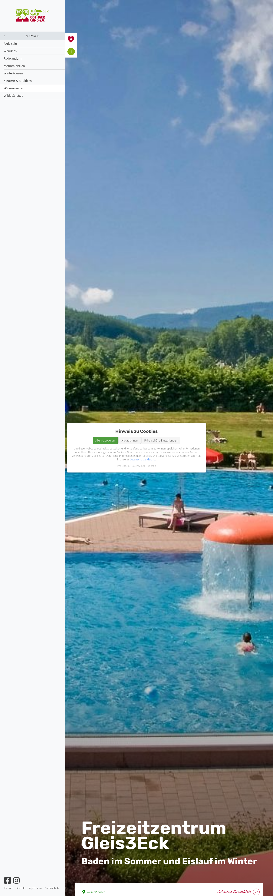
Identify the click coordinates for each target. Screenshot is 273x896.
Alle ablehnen (129, 440)
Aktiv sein (10, 44)
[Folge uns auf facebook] (8, 880)
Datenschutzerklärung (142, 459)
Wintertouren (13, 73)
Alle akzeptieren (105, 440)
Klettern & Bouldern (18, 81)
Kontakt (151, 466)
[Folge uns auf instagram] (17, 880)
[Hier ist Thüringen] (32, 20)
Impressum (123, 466)
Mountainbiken (14, 66)
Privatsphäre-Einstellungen (161, 440)
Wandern (10, 51)
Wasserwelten (14, 88)
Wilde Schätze (13, 96)
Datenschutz (138, 466)
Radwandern (13, 58)
